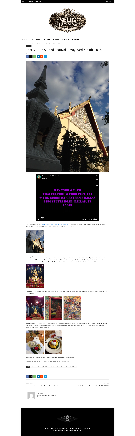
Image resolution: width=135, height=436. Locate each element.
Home (27, 43)
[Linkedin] (38, 56)
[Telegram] (45, 56)
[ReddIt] (41, 56)
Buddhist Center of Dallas (36, 366)
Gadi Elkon (29, 52)
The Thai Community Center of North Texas (66, 366)
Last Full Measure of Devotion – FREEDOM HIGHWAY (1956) (94, 385)
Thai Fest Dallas (65, 361)
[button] (109, 1)
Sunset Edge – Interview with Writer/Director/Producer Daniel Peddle (43, 385)
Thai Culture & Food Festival (49, 366)
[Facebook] (27, 56)
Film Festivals (33, 43)
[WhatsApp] (34, 56)
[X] (30, 56)
